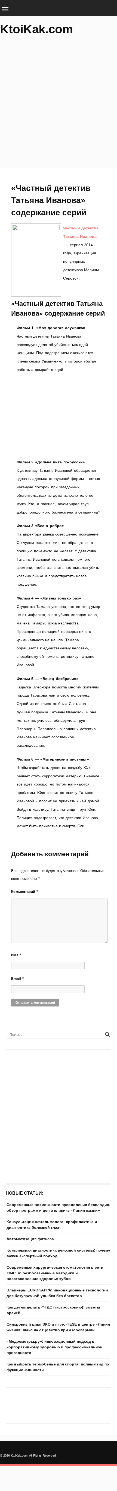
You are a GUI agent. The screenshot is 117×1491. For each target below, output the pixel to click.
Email (17, 979)
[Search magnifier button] (107, 1034)
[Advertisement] (58, 104)
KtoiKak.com (36, 29)
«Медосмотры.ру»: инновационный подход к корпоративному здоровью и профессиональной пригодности (55, 1347)
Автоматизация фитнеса (30, 1239)
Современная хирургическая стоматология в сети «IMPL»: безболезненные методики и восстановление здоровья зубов (55, 1273)
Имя (16, 955)
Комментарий (24, 892)
